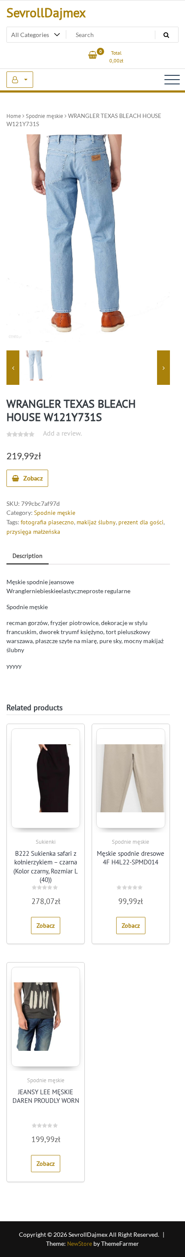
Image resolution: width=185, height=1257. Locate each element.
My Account (19, 79)
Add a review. (62, 433)
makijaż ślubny (96, 522)
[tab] (27, 556)
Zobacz (33, 478)
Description (27, 556)
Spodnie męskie (44, 116)
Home (13, 116)
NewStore (79, 1244)
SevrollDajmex (46, 12)
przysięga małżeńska (33, 532)
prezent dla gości (140, 522)
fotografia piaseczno (47, 522)
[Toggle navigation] (172, 79)
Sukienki (46, 841)
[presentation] (12, 367)
